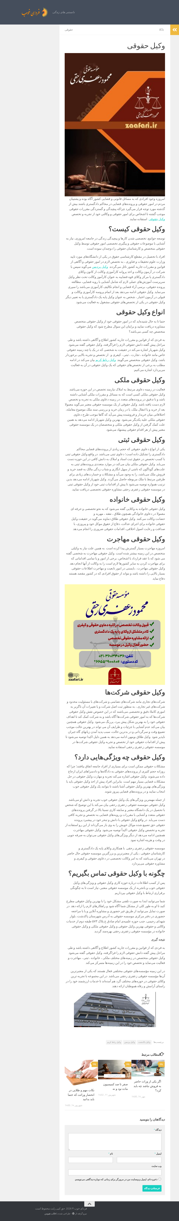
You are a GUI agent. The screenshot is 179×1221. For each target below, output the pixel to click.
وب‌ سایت (157, 1166)
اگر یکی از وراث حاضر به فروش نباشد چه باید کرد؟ (147, 1086)
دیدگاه (158, 1129)
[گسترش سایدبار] (174, 30)
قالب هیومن (50, 1213)
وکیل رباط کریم (105, 360)
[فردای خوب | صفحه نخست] (27, 12)
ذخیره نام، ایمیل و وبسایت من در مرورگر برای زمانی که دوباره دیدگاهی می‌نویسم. (116, 1179)
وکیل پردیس (100, 267)
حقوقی (69, 29)
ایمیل (158, 1153)
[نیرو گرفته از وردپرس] (73, 1213)
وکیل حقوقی (157, 219)
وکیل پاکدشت (144, 1042)
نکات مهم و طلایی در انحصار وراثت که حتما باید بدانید (81, 1094)
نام (110, 1153)
